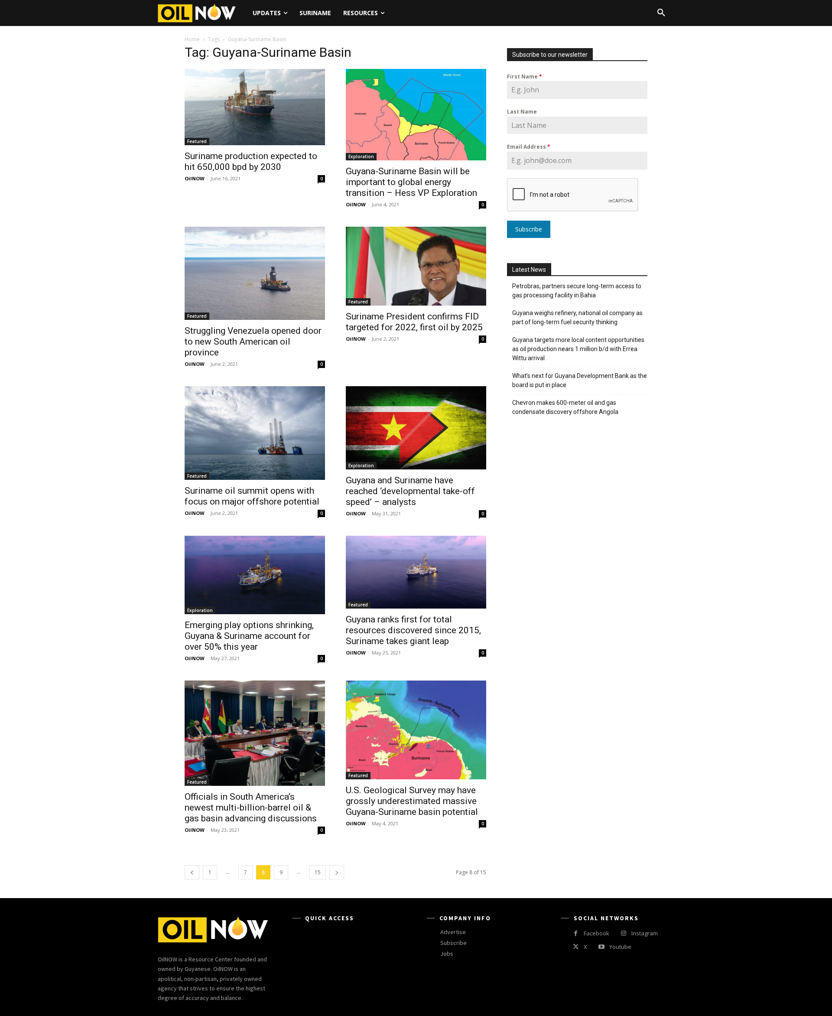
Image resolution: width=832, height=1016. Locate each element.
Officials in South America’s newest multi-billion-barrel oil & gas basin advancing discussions (251, 807)
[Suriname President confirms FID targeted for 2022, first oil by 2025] (416, 266)
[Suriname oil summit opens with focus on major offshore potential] (255, 433)
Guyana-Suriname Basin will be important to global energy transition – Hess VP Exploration (411, 182)
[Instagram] (623, 933)
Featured (197, 141)
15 (318, 872)
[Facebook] (575, 933)
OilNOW (195, 178)
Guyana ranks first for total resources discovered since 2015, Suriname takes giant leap (413, 630)
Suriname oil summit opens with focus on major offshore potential (252, 496)
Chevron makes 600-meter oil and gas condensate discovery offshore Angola (565, 407)
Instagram (644, 933)
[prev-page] (192, 872)
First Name (524, 76)
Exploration (361, 156)
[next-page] (336, 872)
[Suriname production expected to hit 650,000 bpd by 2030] (255, 107)
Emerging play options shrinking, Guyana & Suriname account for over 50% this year (249, 636)
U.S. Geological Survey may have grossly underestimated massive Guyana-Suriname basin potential (412, 801)
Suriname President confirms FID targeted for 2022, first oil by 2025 (414, 321)
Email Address (528, 146)
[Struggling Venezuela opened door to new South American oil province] (255, 273)
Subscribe (528, 229)
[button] (661, 13)
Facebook (596, 933)
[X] (575, 946)
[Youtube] (601, 946)
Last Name (522, 111)
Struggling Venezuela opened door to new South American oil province (253, 342)
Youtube (620, 947)
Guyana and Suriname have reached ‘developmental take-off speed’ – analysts (410, 491)
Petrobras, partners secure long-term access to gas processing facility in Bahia (576, 291)
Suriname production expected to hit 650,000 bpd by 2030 (251, 161)
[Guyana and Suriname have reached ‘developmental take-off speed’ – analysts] (416, 427)
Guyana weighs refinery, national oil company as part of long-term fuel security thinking (577, 317)
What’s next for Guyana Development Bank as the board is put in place (579, 380)
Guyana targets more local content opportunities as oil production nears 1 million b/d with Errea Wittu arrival (578, 348)
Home (192, 39)
